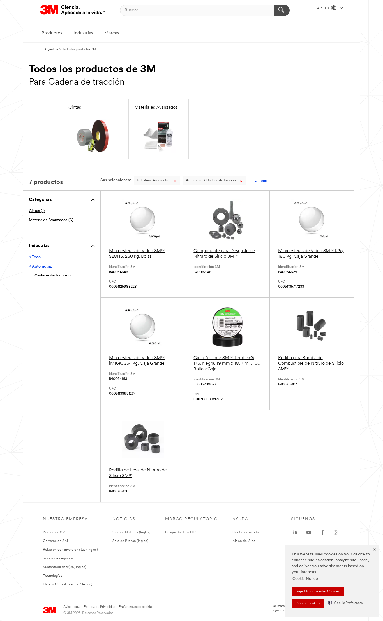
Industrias (83, 33)
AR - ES (323, 8)
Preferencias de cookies (136, 607)
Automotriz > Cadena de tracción (211, 180)
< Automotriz (40, 266)
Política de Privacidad (100, 607)
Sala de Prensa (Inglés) (130, 541)
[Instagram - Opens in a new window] (336, 532)
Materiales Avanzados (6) (51, 220)
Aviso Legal (71, 607)
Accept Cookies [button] (308, 603)
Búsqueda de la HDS (181, 532)
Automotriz (153, 180)
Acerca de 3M (54, 532)
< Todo (35, 257)
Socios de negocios (58, 558)
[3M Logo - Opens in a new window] (72, 10)
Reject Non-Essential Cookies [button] (317, 591)
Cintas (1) (37, 211)
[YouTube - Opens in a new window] (308, 532)
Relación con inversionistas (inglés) (70, 550)
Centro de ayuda (245, 532)
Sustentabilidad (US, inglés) (64, 567)
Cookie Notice (305, 579)
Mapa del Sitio (243, 541)
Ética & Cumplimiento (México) (67, 584)
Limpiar (260, 180)
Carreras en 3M (55, 541)
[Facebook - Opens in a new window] (322, 532)
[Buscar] (282, 10)
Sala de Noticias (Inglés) (131, 532)
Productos (51, 33)
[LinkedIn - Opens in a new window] (295, 532)
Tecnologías (52, 576)
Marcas (111, 33)
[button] (345, 603)
